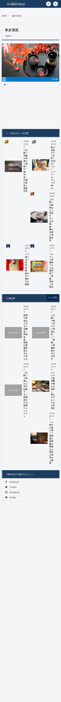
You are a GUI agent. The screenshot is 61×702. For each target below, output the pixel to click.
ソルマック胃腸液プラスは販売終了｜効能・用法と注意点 (51, 270)
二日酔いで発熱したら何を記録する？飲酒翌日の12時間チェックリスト (25, 395)
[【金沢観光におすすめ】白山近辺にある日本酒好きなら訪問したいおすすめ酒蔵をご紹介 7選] (30, 62)
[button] (48, 4)
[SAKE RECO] (15, 4)
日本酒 (55, 79)
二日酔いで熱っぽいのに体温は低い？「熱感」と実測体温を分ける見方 (53, 337)
